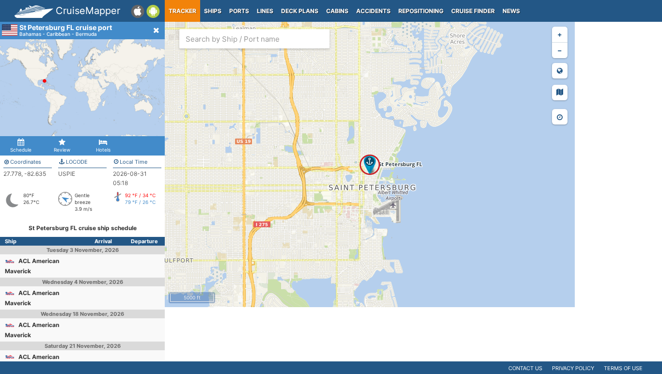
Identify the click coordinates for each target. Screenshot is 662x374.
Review (62, 150)
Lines (265, 11)
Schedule (21, 150)
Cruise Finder (473, 11)
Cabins (337, 11)
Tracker (182, 11)
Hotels (103, 150)
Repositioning (420, 11)
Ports (239, 11)
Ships (212, 11)
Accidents (373, 11)
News (511, 11)
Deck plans (299, 11)
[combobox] (254, 38)
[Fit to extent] (559, 70)
